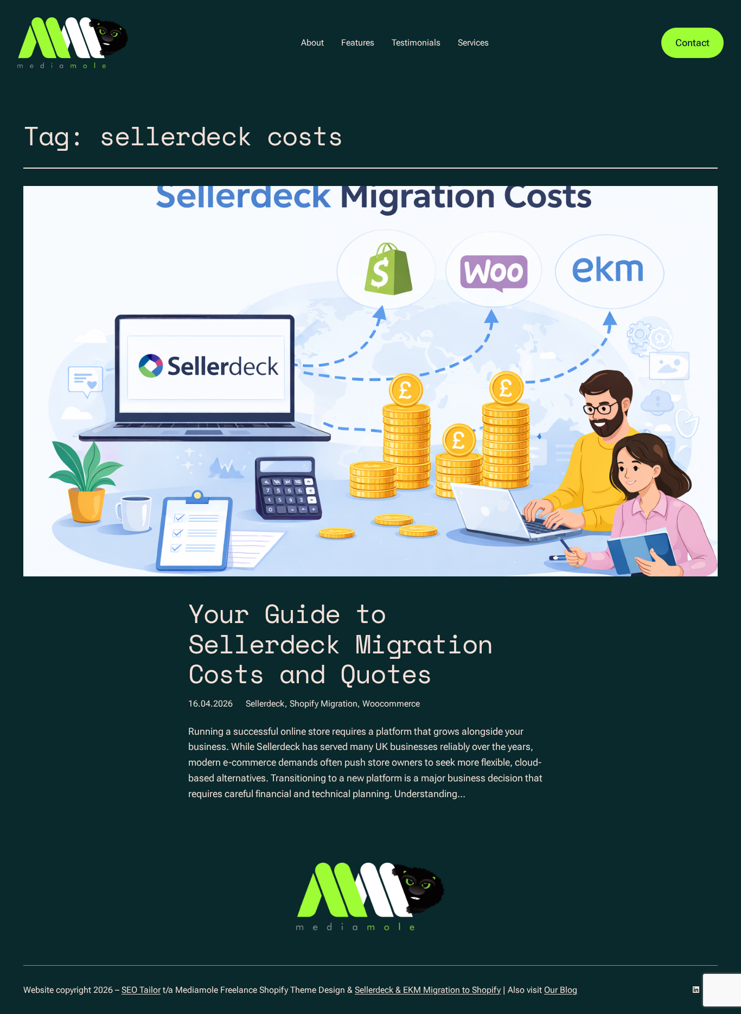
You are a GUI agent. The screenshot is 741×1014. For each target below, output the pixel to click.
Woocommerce (391, 703)
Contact (692, 42)
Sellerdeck (265, 703)
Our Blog (560, 990)
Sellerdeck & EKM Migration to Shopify (428, 990)
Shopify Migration (323, 703)
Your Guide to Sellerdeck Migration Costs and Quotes (340, 643)
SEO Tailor (141, 990)
